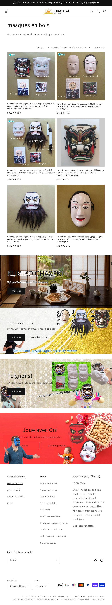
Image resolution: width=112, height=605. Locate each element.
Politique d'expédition (50, 516)
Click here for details (84, 525)
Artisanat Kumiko (15, 496)
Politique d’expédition (67, 599)
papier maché (13, 490)
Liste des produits (40, 337)
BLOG (9, 503)
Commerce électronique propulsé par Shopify (63, 596)
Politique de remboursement (54, 523)
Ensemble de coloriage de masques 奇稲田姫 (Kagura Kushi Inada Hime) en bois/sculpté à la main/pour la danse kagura (80, 106)
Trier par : (41, 47)
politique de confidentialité (53, 536)
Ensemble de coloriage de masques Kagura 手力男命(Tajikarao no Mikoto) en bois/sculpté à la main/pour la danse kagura (31, 172)
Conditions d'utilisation (51, 529)
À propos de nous (48, 490)
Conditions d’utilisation (46, 599)
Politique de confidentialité (24, 599)
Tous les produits (48, 503)
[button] (6, 11)
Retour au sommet (49, 483)
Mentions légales (48, 542)
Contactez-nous (47, 496)
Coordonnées (84, 599)
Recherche (45, 509)
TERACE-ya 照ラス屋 (36, 596)
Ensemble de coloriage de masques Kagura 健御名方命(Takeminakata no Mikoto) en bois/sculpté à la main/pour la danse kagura (31, 106)
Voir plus (16, 290)
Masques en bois (15, 483)
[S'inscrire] (56, 560)
